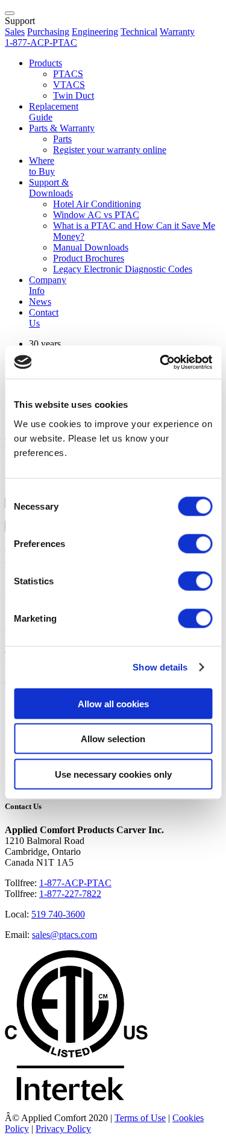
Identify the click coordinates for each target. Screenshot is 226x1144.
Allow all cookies (113, 703)
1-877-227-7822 (70, 894)
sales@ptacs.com (64, 935)
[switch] (195, 543)
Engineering (95, 32)
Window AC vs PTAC (96, 215)
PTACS (68, 74)
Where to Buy (42, 166)
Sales (15, 32)
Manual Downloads (90, 247)
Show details (160, 667)
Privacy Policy (63, 1129)
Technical (139, 32)
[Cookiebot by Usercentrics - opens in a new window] (161, 362)
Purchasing (48, 32)
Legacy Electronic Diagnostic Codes (122, 269)
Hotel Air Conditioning (97, 204)
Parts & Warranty (62, 128)
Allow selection (113, 739)
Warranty (177, 32)
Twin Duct (73, 95)
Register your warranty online (109, 150)
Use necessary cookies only (113, 774)
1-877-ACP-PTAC (75, 883)
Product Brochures (88, 258)
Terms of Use (140, 1118)
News (40, 301)
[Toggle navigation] (9, 13)
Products (45, 63)
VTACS (69, 85)
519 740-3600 (58, 914)
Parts (62, 139)
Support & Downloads (51, 187)
